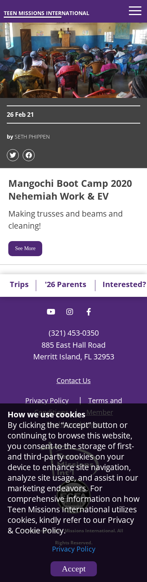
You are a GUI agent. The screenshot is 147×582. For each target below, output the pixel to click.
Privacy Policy (73, 548)
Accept (74, 568)
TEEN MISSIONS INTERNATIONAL (46, 13)
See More (25, 248)
